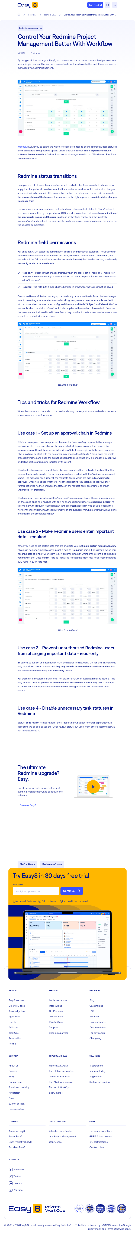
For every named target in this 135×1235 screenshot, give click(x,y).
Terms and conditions (100, 1131)
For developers (97, 1032)
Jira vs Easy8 (15, 1136)
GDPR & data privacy (100, 1136)
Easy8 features (16, 1000)
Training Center (97, 1022)
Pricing (12, 1043)
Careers (13, 1071)
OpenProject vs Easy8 (20, 1141)
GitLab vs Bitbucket (59, 1076)
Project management (29, 28)
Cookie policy (96, 1147)
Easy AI (12, 1022)
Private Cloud (56, 1022)
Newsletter (14, 1092)
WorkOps (13, 1032)
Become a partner (58, 1032)
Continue (69, 890)
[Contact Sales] (107, 5)
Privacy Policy (94, 1228)
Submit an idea (16, 1103)
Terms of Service (115, 1228)
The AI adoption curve (60, 1082)
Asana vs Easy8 (17, 1131)
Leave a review (16, 1109)
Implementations (58, 1000)
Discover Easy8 (28, 805)
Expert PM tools (17, 1005)
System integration (99, 1082)
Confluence (55, 1141)
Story (11, 1076)
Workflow (23, 146)
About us (13, 1065)
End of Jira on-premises (61, 1071)
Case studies (96, 1005)
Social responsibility (19, 1087)
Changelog (95, 1038)
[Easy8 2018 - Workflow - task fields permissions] (67, 350)
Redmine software (52, 864)
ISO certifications (98, 1141)
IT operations (96, 1065)
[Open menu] (114, 5)
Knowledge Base (17, 1011)
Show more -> (56, 1092)
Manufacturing (97, 1071)
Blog (91, 1000)
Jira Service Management (62, 1136)
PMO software (27, 864)
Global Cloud (56, 1016)
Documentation (97, 1027)
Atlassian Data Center (60, 1131)
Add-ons (13, 1027)
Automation (15, 1038)
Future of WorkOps (59, 1087)
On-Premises (56, 1011)
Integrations (55, 1005)
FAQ (91, 1011)
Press (11, 1098)
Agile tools (14, 1016)
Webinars (94, 1016)
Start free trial (95, 5)
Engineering (95, 1076)
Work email (18, 884)
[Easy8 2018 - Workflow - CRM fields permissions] (67, 596)
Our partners (15, 1082)
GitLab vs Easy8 (17, 1147)
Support (53, 1027)
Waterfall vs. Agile (58, 1065)
